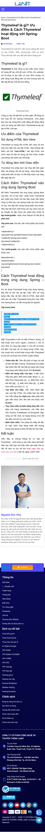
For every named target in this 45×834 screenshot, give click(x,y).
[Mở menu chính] (3, 9)
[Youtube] (17, 805)
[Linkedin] (35, 805)
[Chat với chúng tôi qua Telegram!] (39, 823)
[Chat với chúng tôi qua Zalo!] (39, 815)
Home (3, 17)
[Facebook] (5, 805)
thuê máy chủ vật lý (9, 452)
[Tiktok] (29, 805)
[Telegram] (23, 805)
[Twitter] (11, 805)
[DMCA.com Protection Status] (22, 797)
